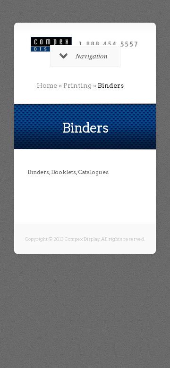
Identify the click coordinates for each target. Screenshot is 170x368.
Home (47, 85)
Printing (77, 85)
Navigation (92, 55)
